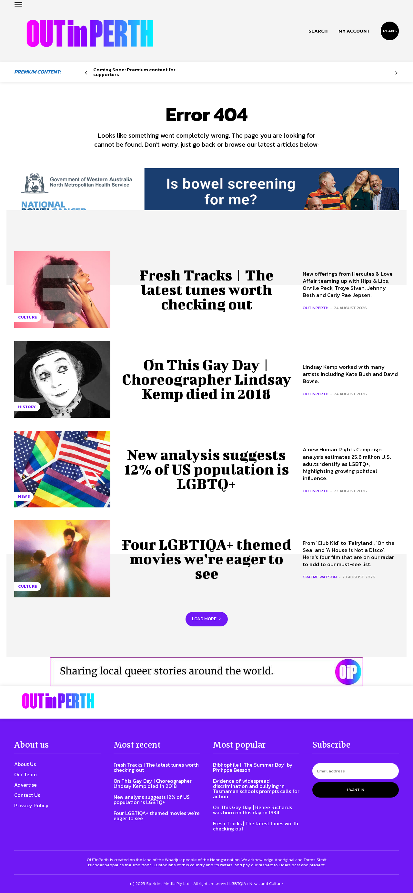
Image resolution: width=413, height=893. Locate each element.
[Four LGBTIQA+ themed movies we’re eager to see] (62, 558)
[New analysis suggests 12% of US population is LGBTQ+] (62, 469)
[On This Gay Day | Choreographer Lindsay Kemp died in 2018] (62, 379)
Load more (204, 618)
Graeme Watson (320, 577)
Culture (27, 317)
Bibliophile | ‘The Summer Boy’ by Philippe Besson (253, 767)
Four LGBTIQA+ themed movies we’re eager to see (206, 559)
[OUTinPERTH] (90, 33)
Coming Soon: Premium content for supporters (134, 72)
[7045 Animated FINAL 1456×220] (206, 197)
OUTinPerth (315, 308)
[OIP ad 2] (206, 671)
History (27, 407)
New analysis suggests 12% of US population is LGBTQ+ (206, 469)
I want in (355, 790)
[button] (317, 30)
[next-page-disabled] (396, 73)
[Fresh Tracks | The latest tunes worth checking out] (62, 289)
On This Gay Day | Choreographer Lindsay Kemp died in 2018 (206, 379)
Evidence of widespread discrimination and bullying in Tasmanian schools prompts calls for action (256, 788)
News (24, 496)
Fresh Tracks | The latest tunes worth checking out (206, 289)
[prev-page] (86, 73)
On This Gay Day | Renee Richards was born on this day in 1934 (252, 809)
